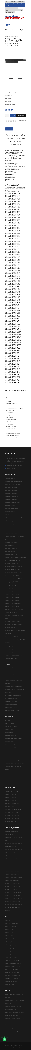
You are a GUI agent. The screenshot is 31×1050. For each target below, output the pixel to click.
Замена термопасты (11, 530)
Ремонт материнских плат (13, 548)
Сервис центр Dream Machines (14, 738)
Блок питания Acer (11, 846)
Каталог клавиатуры (11, 981)
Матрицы (9, 401)
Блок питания (10, 405)
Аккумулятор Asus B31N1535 (13, 591)
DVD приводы (10, 417)
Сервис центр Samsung (12, 760)
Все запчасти (9, 732)
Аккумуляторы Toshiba (12, 821)
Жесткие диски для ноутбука (13, 963)
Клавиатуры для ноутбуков (13, 966)
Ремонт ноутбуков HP (11, 493)
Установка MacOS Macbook (13, 677)
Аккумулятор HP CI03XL (12, 636)
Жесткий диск (10, 424)
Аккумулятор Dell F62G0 (12, 606)
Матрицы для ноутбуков (12, 972)
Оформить (18, 25)
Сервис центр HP (10, 744)
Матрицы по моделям (12, 403)
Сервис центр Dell (11, 748)
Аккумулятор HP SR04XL (12, 646)
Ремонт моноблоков (11, 701)
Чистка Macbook (10, 671)
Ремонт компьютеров (11, 704)
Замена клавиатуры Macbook (14, 686)
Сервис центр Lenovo (11, 751)
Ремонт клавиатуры (11, 554)
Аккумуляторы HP (10, 806)
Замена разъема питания (13, 542)
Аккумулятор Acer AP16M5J (13, 569)
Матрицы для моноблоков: (13, 438)
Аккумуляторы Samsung (12, 815)
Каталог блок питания (12, 831)
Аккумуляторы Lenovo (12, 812)
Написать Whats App (12, 8)
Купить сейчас (21, 115)
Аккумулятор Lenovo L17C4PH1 (14, 572)
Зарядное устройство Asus (13, 886)
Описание (9, 129)
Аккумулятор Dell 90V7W (12, 575)
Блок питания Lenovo (11, 868)
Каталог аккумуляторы (12, 791)
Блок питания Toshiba (12, 859)
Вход (21, 10)
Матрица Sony (10, 948)
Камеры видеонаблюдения (13, 433)
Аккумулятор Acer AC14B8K (13, 588)
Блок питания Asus (11, 856)
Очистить (23, 25)
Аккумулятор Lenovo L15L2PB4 (14, 579)
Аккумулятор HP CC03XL (12, 597)
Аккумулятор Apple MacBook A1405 (15, 566)
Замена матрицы (10, 521)
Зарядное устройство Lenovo (13, 892)
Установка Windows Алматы (13, 695)
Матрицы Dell (10, 938)
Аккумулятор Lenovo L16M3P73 (14, 624)
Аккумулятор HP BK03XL (12, 600)
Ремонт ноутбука (10, 478)
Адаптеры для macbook (12, 880)
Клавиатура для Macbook (12, 978)
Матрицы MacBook (11, 926)
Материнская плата (11, 415)
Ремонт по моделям (11, 426)
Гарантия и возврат (11, 726)
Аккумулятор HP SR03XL (12, 649)
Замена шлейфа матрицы (13, 527)
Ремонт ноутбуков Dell (12, 496)
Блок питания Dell (11, 865)
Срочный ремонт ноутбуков (13, 484)
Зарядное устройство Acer (13, 883)
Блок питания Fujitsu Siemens (14, 877)
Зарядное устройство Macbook (14, 843)
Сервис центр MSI (11, 757)
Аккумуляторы (10, 410)
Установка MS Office (11, 698)
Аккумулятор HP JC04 (11, 627)
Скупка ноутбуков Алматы (13, 1025)
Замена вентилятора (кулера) (14, 518)
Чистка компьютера (11, 707)
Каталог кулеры (10, 984)
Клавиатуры (10, 412)
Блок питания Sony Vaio (12, 871)
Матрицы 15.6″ (10, 954)
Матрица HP (9, 935)
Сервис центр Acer (11, 735)
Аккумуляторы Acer (11, 794)
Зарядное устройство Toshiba (14, 898)
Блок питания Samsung (12, 874)
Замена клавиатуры (11, 533)
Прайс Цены (9, 514)
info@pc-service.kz (12, 10)
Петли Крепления (11, 422)
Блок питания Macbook (12, 852)
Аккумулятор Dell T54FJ (12, 582)
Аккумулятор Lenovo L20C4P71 (14, 655)
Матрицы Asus (10, 929)
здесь (23, 1047)
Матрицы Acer (10, 932)
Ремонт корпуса (10, 551)
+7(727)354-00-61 (11, 1)
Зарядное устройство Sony (13, 895)
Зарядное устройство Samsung (14, 904)
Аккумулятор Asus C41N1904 (13, 621)
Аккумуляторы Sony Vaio (12, 818)
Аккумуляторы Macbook (12, 803)
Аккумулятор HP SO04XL (12, 594)
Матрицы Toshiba (11, 951)
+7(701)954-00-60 (19, 1)
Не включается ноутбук (12, 1031)
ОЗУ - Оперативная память (13, 435)
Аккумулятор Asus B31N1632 (13, 603)
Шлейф (8, 431)
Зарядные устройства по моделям (15, 408)
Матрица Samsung (11, 945)
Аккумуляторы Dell (11, 800)
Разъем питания (11, 428)
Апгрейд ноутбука (11, 1028)
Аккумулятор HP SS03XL (12, 563)
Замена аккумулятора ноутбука (14, 481)
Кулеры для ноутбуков (12, 969)
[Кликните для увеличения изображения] (15, 61)
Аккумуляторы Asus (11, 797)
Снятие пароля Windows (12, 710)
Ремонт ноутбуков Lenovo (12, 502)
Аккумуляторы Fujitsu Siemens (14, 809)
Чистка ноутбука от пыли (12, 524)
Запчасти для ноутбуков (12, 960)
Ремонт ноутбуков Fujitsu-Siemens (15, 763)
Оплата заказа (10, 723)
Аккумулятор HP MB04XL (12, 652)
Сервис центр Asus (11, 741)
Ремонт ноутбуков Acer (12, 487)
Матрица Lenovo (10, 942)
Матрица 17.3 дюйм (11, 957)
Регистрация (11, 12)
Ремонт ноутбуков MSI (12, 499)
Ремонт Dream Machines (12, 508)
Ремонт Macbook (10, 505)
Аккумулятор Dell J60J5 (12, 585)
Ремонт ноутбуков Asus (12, 490)
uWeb (11, 1047)
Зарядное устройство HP (12, 889)
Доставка (8, 720)
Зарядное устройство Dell (13, 901)
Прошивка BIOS (10, 545)
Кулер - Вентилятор (11, 419)
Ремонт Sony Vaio (10, 511)
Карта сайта (9, 729)
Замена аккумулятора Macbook (14, 674)
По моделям (9, 834)
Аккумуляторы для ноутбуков (13, 975)
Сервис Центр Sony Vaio (12, 754)
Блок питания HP (10, 862)
